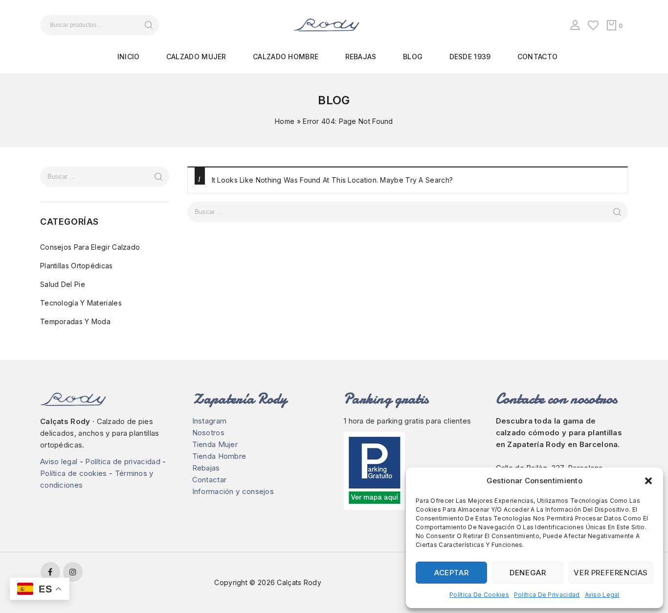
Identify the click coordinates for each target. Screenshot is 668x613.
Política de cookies (479, 594)
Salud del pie (62, 284)
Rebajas (361, 56)
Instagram (209, 420)
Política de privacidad (547, 594)
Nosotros (208, 432)
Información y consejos (233, 491)
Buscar (148, 25)
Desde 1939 (470, 56)
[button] (648, 481)
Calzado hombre (285, 56)
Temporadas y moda (75, 321)
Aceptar (451, 572)
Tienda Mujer (215, 444)
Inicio (128, 56)
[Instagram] (73, 572)
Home (284, 121)
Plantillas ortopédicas (76, 265)
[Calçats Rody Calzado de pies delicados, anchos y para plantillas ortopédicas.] (326, 24)
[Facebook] (50, 572)
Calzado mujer (196, 56)
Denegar (528, 572)
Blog (413, 56)
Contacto (537, 56)
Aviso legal (602, 594)
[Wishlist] (593, 25)
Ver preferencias (611, 572)
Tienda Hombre (219, 456)
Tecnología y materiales (81, 303)
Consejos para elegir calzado (90, 247)
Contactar (209, 479)
